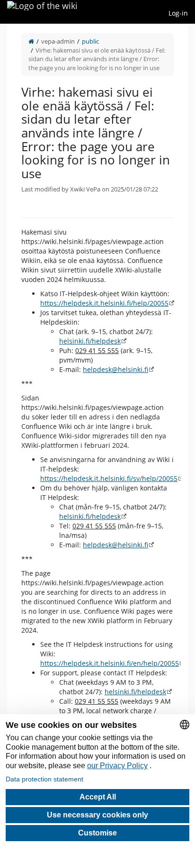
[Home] (31, 41)
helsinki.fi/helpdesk (90, 340)
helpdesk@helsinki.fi (115, 369)
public (90, 41)
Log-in (178, 13)
